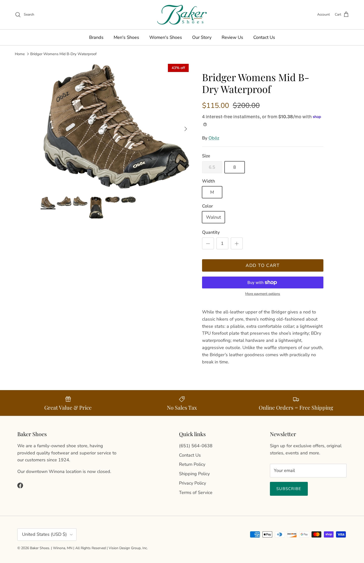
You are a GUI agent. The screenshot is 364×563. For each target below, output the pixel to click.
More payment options (262, 294)
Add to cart (263, 265)
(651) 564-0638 (195, 446)
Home (20, 53)
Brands (96, 37)
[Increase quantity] (237, 243)
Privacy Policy (192, 483)
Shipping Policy (194, 474)
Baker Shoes (39, 548)
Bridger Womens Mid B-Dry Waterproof (63, 53)
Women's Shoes (165, 37)
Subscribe (288, 489)
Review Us (232, 37)
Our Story (201, 37)
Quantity (211, 232)
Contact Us (264, 37)
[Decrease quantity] (208, 243)
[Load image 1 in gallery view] (116, 126)
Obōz (213, 138)
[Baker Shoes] (182, 14)
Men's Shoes (126, 37)
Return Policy (192, 464)
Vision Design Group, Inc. (128, 548)
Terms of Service (195, 492)
